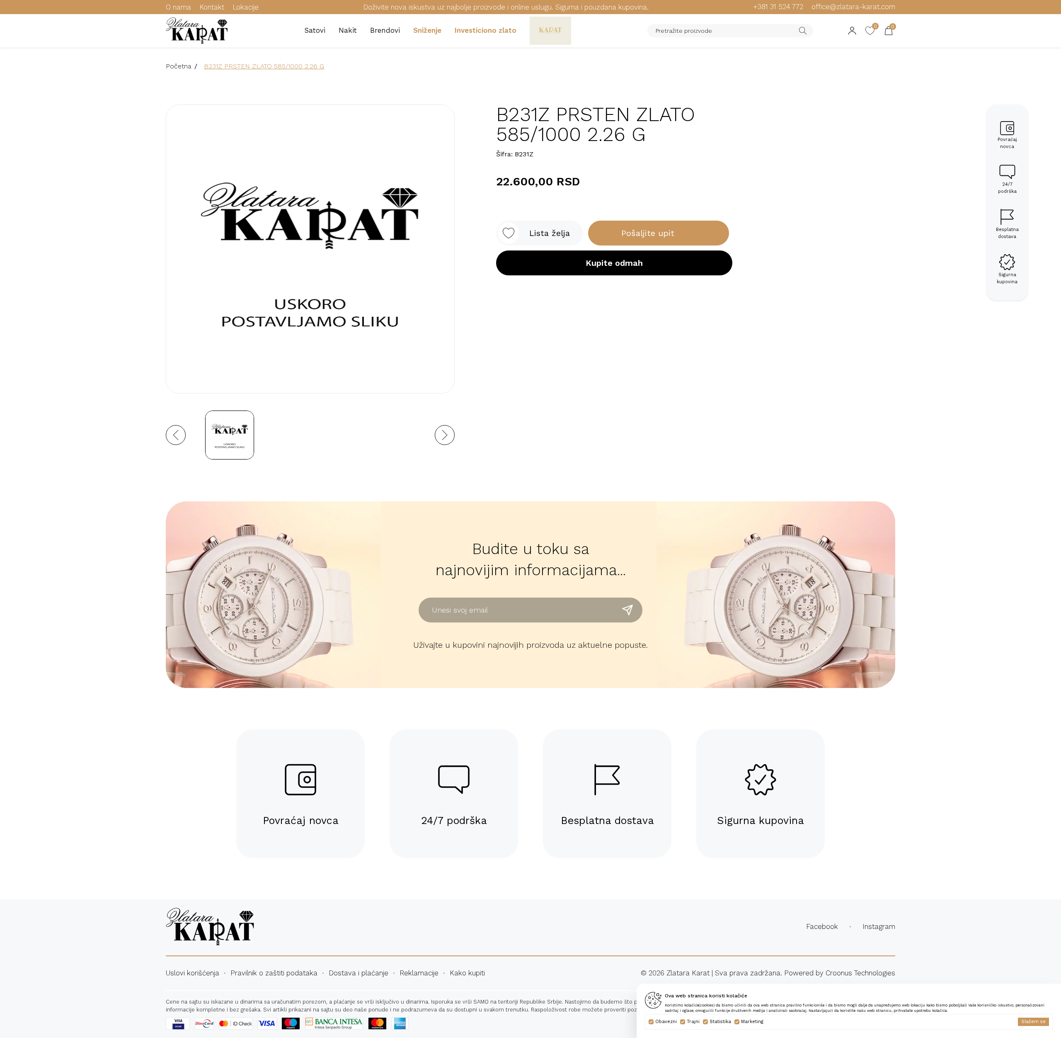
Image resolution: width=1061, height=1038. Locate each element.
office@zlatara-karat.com (853, 6)
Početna (178, 66)
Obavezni (666, 1021)
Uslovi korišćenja (192, 973)
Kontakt (211, 7)
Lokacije (246, 7)
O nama (178, 7)
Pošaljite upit (647, 233)
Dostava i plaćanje (358, 973)
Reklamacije (419, 973)
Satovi (314, 30)
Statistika (720, 1021)
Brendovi (385, 30)
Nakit (348, 30)
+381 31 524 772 (778, 6)
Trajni (693, 1021)
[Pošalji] (627, 610)
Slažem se (1033, 1021)
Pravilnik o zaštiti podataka (273, 973)
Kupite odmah (614, 263)
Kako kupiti (467, 973)
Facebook (822, 926)
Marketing (752, 1021)
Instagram (878, 926)
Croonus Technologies (860, 973)
